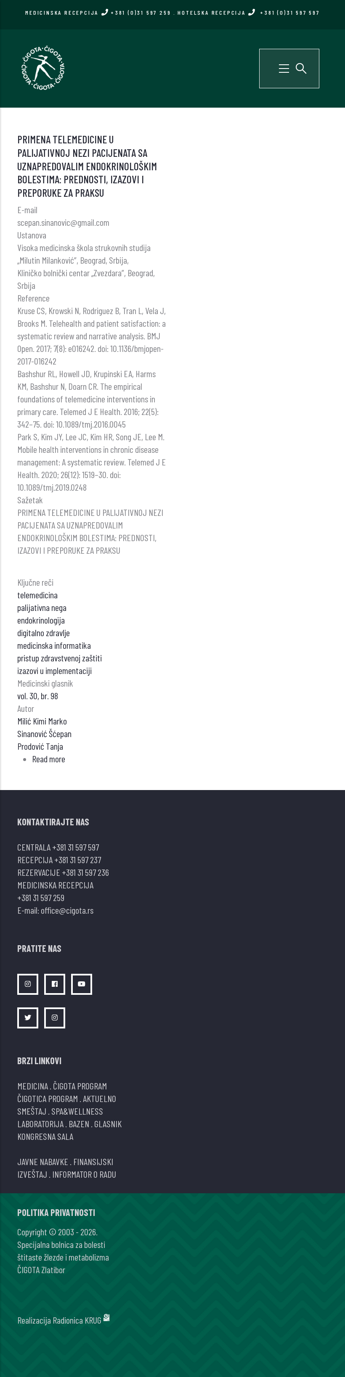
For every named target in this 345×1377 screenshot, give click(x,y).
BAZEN (79, 1123)
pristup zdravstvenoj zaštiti (59, 657)
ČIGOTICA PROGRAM (47, 1098)
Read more (48, 758)
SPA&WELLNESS (77, 1110)
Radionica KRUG (77, 1319)
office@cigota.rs (67, 909)
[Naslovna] (42, 67)
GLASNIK (108, 1123)
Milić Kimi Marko (42, 720)
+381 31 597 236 (85, 872)
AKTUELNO (99, 1098)
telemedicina (37, 594)
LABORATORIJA (40, 1123)
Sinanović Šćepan (44, 733)
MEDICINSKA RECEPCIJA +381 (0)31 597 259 (98, 12)
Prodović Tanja (40, 745)
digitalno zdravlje (43, 632)
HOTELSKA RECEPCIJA (248, 12)
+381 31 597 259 (40, 897)
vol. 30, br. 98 (37, 695)
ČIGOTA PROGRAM (80, 1085)
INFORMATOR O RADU (84, 1173)
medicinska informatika (54, 645)
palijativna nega (41, 607)
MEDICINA (32, 1085)
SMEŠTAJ (31, 1110)
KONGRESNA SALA (45, 1136)
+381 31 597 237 (77, 859)
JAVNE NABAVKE (42, 1161)
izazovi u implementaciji (54, 670)
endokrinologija (41, 619)
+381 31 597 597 (75, 846)
